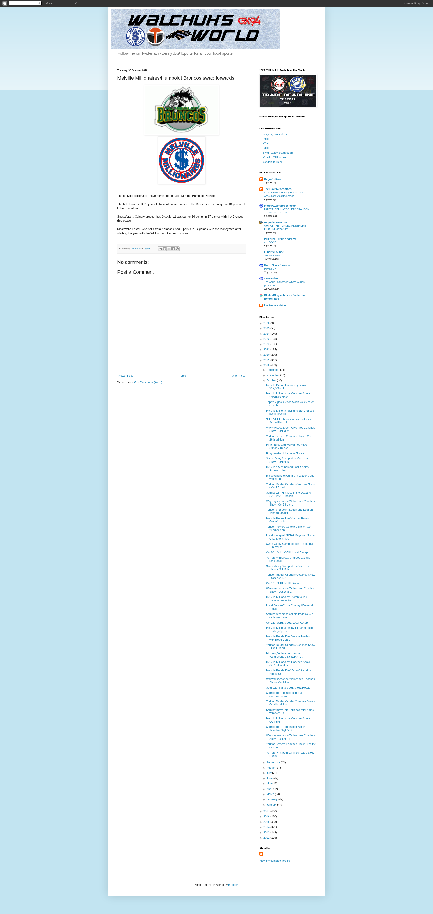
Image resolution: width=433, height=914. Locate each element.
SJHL (266, 148)
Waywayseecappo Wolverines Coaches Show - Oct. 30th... (290, 429)
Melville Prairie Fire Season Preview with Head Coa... (288, 638)
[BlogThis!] (164, 248)
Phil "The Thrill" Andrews (280, 239)
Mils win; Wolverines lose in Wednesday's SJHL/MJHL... (284, 655)
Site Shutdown (272, 255)
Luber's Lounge (274, 252)
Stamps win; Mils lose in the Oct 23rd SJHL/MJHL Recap (288, 494)
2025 (266, 328)
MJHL (266, 143)
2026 (266, 323)
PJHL (266, 139)
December (273, 369)
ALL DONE (270, 242)
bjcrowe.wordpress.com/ (280, 205)
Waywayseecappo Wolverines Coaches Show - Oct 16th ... (290, 590)
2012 (266, 837)
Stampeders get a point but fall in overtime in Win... (286, 694)
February (272, 799)
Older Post (238, 375)
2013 (266, 832)
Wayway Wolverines (275, 134)
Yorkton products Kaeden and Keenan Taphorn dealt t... (289, 511)
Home (182, 375)
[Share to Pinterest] (177, 248)
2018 (266, 365)
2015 (266, 822)
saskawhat (271, 278)
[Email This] (160, 248)
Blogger (233, 884)
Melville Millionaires (275, 157)
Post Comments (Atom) (148, 382)
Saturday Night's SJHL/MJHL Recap (288, 687)
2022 (266, 344)
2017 (266, 811)
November (273, 375)
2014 (266, 827)
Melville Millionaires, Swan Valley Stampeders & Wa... (286, 599)
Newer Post (125, 375)
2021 (266, 349)
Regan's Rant (272, 179)
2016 (266, 816)
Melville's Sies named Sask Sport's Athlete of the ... (287, 469)
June (270, 778)
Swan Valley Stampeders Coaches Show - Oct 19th (287, 568)
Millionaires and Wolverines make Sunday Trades (287, 446)
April (270, 789)
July (269, 773)
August (271, 767)
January (272, 804)
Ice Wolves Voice (275, 305)
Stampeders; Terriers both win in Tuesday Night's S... (286, 728)
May (269, 783)
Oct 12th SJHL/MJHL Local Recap (287, 622)
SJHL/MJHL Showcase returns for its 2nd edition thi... (288, 421)
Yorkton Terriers (272, 162)
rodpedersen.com (275, 222)
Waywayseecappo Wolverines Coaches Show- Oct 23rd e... (290, 503)
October (272, 380)
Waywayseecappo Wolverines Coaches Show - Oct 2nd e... (290, 737)
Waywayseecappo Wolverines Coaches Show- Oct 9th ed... (290, 680)
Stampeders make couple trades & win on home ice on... (289, 615)
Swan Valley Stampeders (278, 152)
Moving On (270, 268)
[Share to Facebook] (173, 248)
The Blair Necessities (278, 189)
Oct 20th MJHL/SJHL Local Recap (287, 552)
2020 (266, 354)
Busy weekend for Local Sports (285, 453)
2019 (266, 360)
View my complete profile (274, 860)
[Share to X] (168, 248)
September (274, 762)
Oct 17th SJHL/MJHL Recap (283, 583)
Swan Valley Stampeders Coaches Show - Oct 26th (287, 460)
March (271, 794)
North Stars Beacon (277, 265)
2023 (266, 339)
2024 (266, 333)
